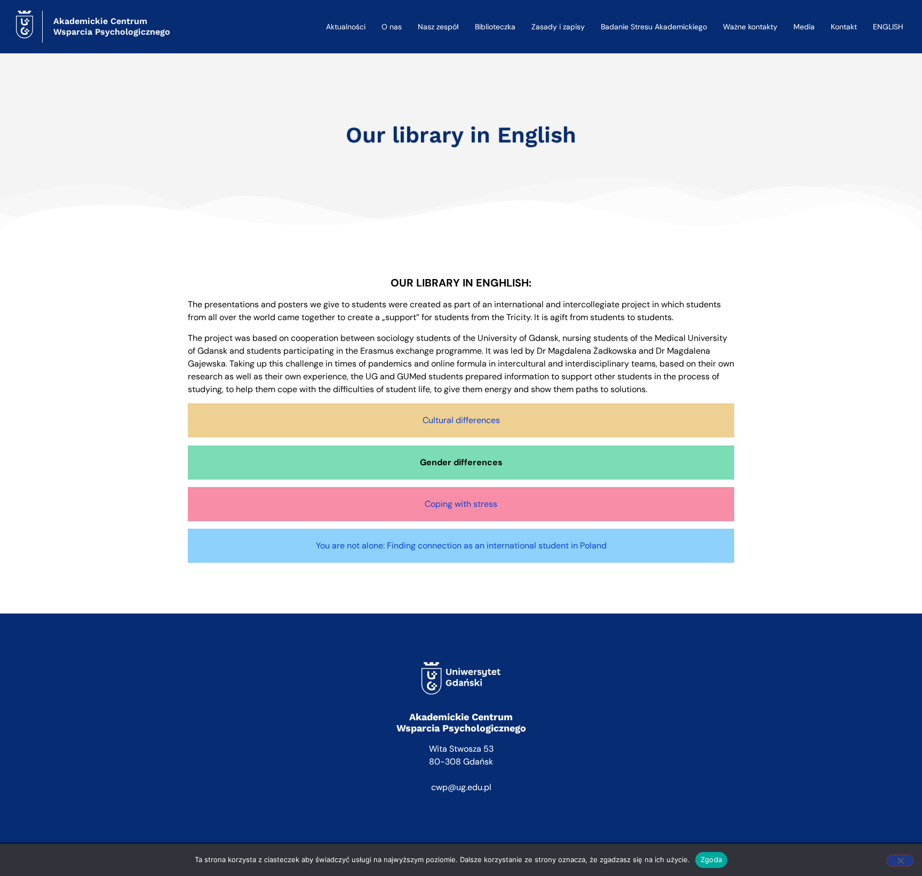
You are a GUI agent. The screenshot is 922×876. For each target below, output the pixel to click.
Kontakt (844, 26)
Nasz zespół (438, 26)
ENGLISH (888, 26)
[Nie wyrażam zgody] (900, 860)
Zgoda (711, 859)
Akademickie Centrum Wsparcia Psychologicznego (111, 26)
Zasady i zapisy (558, 26)
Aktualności (345, 26)
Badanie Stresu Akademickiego (654, 26)
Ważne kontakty (750, 26)
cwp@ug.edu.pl (461, 787)
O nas (391, 26)
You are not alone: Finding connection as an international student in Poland (461, 545)
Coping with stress (461, 503)
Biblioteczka (495, 26)
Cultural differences (461, 420)
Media (804, 26)
